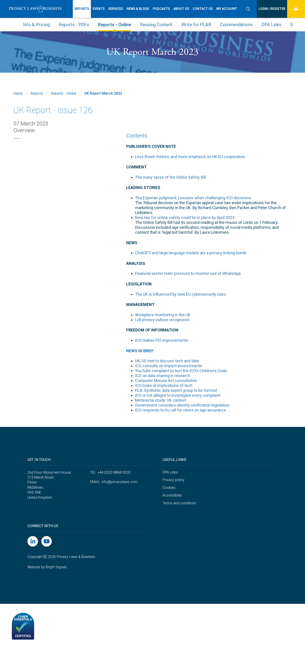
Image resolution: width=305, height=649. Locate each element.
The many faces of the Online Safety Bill (170, 177)
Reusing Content (156, 24)
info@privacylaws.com (120, 482)
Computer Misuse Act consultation (166, 380)
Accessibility (172, 495)
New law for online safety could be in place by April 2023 (184, 217)
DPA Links (271, 24)
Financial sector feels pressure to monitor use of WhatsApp (188, 273)
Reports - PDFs (74, 24)
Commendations (236, 24)
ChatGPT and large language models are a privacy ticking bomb (190, 252)
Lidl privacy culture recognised (162, 319)
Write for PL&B (196, 24)
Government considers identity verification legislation (182, 405)
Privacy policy (173, 480)
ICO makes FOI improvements (161, 340)
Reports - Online (114, 24)
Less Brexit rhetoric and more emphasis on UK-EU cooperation (190, 156)
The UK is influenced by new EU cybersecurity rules (180, 294)
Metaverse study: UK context (160, 400)
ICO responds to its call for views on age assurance (180, 410)
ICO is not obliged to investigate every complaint (177, 395)
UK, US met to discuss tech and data (167, 360)
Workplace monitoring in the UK (162, 314)
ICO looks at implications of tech (163, 385)
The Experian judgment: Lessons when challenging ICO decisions (193, 197)
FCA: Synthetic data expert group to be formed (176, 390)
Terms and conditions (179, 503)
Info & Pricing (36, 24)
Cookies (169, 488)
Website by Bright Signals (47, 567)
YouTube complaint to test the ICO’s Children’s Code (181, 370)
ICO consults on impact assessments (168, 365)
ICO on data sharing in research (162, 375)
